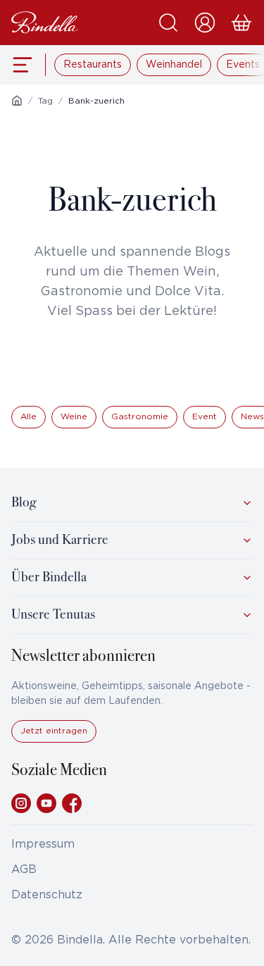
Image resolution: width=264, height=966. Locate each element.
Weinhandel (174, 65)
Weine (74, 417)
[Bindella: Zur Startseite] (44, 22)
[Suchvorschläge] (168, 22)
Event (204, 417)
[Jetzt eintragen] (53, 739)
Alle (28, 417)
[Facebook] (72, 803)
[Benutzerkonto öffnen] (205, 22)
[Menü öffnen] (23, 65)
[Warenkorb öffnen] (241, 22)
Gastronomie (139, 417)
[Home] (17, 100)
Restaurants (92, 65)
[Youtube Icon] (46, 803)
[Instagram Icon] (21, 803)
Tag (45, 101)
